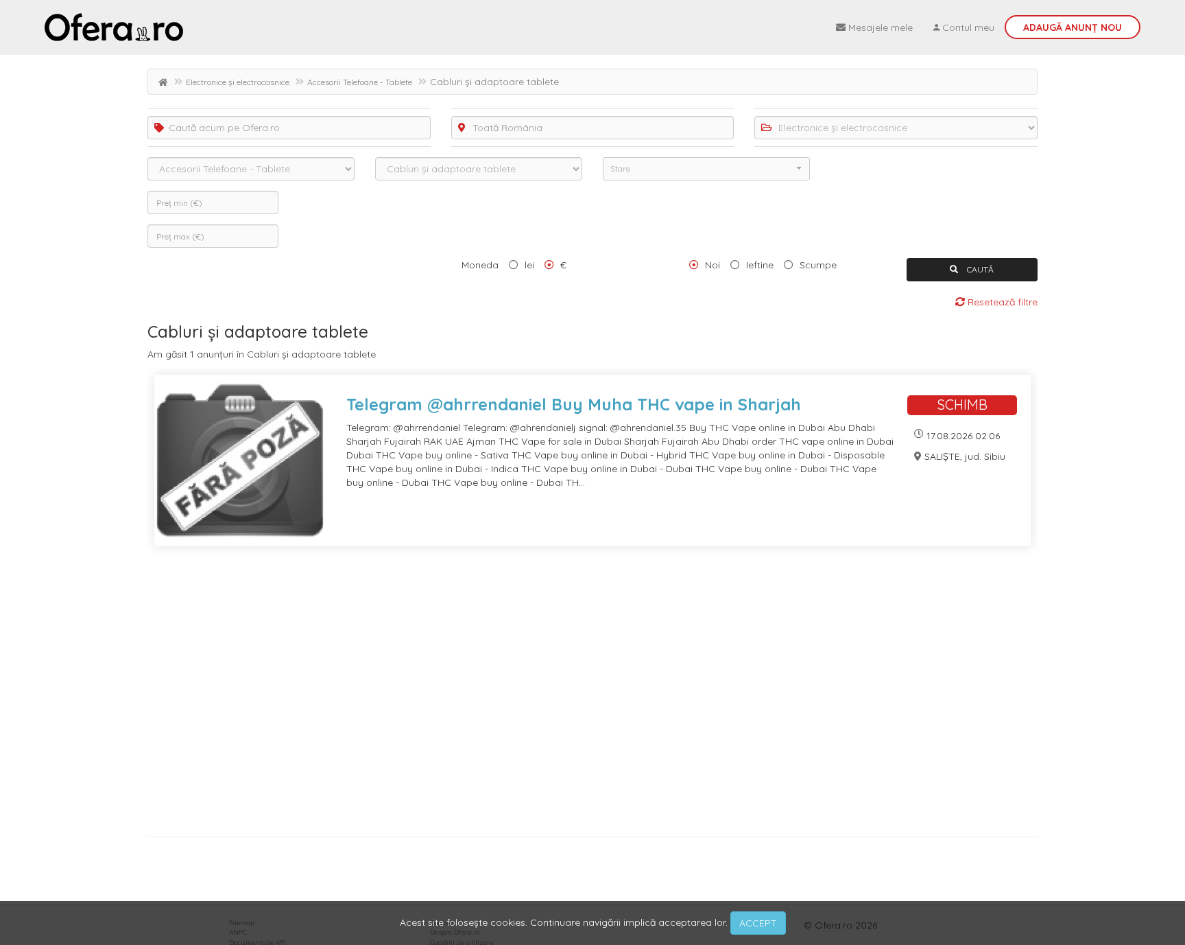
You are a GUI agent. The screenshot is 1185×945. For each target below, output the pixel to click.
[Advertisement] (558, 696)
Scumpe (818, 265)
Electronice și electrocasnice (237, 82)
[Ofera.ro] (113, 27)
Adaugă (1072, 27)
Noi (712, 265)
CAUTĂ (979, 269)
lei (529, 265)
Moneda (480, 265)
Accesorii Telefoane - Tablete (359, 82)
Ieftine (760, 265)
